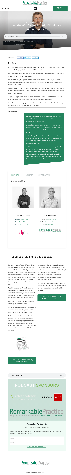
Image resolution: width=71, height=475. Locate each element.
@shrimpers (49, 224)
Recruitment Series (24, 43)
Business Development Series (15, 41)
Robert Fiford (24, 219)
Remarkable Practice (51, 222)
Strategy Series (19, 44)
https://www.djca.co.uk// (26, 224)
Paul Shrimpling (51, 219)
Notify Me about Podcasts (36, 447)
